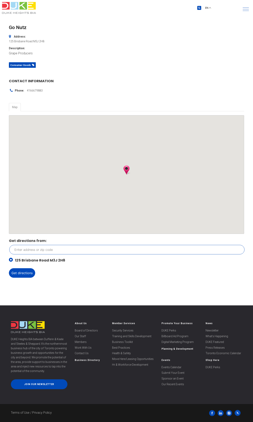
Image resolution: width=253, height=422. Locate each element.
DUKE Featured (215, 342)
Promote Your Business (177, 323)
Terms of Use (20, 412)
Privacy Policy (42, 412)
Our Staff (80, 336)
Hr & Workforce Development (130, 364)
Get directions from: (28, 240)
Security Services (122, 330)
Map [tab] (15, 107)
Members (81, 342)
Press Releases (215, 347)
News (209, 323)
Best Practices (121, 347)
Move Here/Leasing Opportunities (133, 359)
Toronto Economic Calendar (223, 353)
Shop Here (212, 360)
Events (165, 360)
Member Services (123, 323)
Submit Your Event (172, 372)
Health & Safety (121, 353)
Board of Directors (86, 330)
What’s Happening (217, 336)
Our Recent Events (172, 384)
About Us (81, 323)
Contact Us (82, 353)
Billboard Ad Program (174, 336)
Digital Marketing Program (177, 342)
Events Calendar (171, 367)
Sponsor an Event (172, 378)
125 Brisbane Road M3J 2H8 (40, 260)
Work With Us (83, 347)
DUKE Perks (168, 330)
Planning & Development (177, 348)
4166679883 (35, 90)
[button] (246, 9)
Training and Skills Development (131, 336)
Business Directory (87, 360)
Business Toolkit (122, 342)
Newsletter (212, 330)
